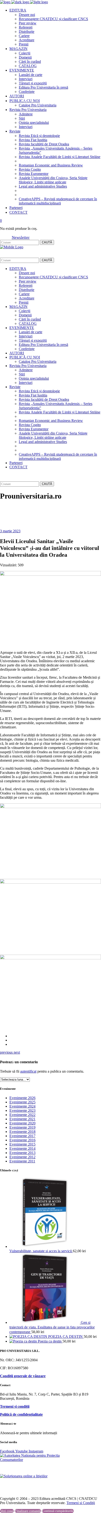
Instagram (36, 1451)
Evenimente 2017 (22, 1136)
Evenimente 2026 (22, 1098)
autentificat (28, 1071)
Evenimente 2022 (22, 1115)
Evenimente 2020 (22, 1123)
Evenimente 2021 (22, 1119)
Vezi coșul (7, 1511)
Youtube (22, 1451)
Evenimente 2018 (22, 1132)
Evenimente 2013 (22, 1153)
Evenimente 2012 (22, 1157)
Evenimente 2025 (22, 1102)
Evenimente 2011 (22, 1161)
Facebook (7, 1451)
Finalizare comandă (28, 1511)
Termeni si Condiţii (80, 1503)
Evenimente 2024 (22, 1106)
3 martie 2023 (10, 531)
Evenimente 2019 (22, 1127)
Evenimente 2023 (22, 1110)
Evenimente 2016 (22, 1140)
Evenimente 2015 (22, 1144)
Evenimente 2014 (22, 1148)
